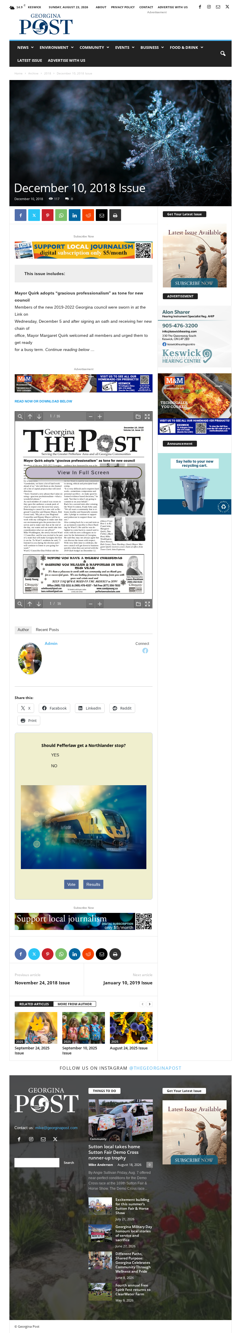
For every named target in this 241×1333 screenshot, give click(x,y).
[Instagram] (208, 7)
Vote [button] (71, 884)
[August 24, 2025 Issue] (131, 1028)
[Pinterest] (47, 215)
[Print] (115, 215)
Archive (33, 73)
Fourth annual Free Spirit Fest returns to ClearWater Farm (133, 1290)
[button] (222, 53)
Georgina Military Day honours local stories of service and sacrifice (134, 1233)
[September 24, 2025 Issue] (36, 1028)
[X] (227, 7)
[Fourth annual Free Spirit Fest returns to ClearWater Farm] (100, 1292)
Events (122, 47)
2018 (47, 73)
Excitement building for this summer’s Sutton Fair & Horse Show (132, 1206)
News (23, 47)
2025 (19, 1041)
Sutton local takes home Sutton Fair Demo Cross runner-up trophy (114, 1152)
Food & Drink (184, 47)
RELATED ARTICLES (34, 1004)
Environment (54, 47)
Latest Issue (29, 60)
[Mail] (218, 7)
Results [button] (93, 884)
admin (51, 643)
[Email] (102, 215)
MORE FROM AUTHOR (75, 1004)
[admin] (30, 658)
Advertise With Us (173, 7)
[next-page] (150, 1004)
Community (92, 47)
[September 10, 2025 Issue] (83, 1028)
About (101, 7)
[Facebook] (199, 7)
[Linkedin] (75, 215)
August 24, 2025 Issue (129, 1048)
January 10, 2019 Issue (128, 983)
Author (23, 630)
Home (18, 73)
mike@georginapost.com (56, 1128)
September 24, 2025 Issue (32, 1050)
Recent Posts (47, 630)
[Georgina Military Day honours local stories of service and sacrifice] (100, 1233)
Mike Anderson (100, 1164)
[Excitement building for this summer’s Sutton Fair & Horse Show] (100, 1206)
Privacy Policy (123, 7)
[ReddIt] (88, 215)
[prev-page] (142, 1004)
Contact (146, 7)
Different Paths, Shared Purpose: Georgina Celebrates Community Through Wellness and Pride (133, 1262)
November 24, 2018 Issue (42, 983)
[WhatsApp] (61, 215)
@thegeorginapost (155, 1068)
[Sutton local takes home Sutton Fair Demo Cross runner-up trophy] (120, 1120)
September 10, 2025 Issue (79, 1050)
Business (149, 47)
